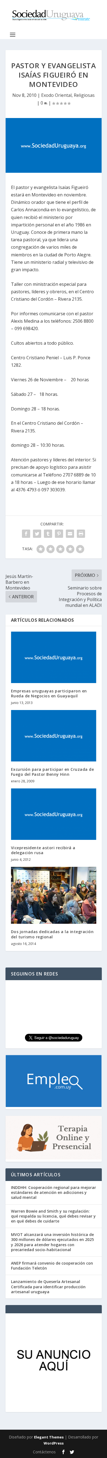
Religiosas (84, 95)
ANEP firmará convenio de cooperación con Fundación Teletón (52, 1265)
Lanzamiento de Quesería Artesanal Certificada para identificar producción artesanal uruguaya (48, 1286)
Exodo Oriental (56, 95)
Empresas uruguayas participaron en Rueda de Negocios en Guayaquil (49, 693)
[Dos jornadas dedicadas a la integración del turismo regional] (53, 895)
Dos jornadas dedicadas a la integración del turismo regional (52, 934)
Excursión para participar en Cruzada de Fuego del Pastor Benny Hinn (52, 772)
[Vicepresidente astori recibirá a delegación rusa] (53, 814)
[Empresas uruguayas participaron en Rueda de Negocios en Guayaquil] (53, 657)
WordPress (54, 1443)
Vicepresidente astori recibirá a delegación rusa (43, 850)
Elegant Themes (49, 1437)
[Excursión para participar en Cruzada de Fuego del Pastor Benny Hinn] (53, 735)
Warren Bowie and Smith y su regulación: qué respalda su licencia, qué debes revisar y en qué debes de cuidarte (53, 1216)
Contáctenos (44, 1451)
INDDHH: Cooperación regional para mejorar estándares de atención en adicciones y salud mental (53, 1192)
